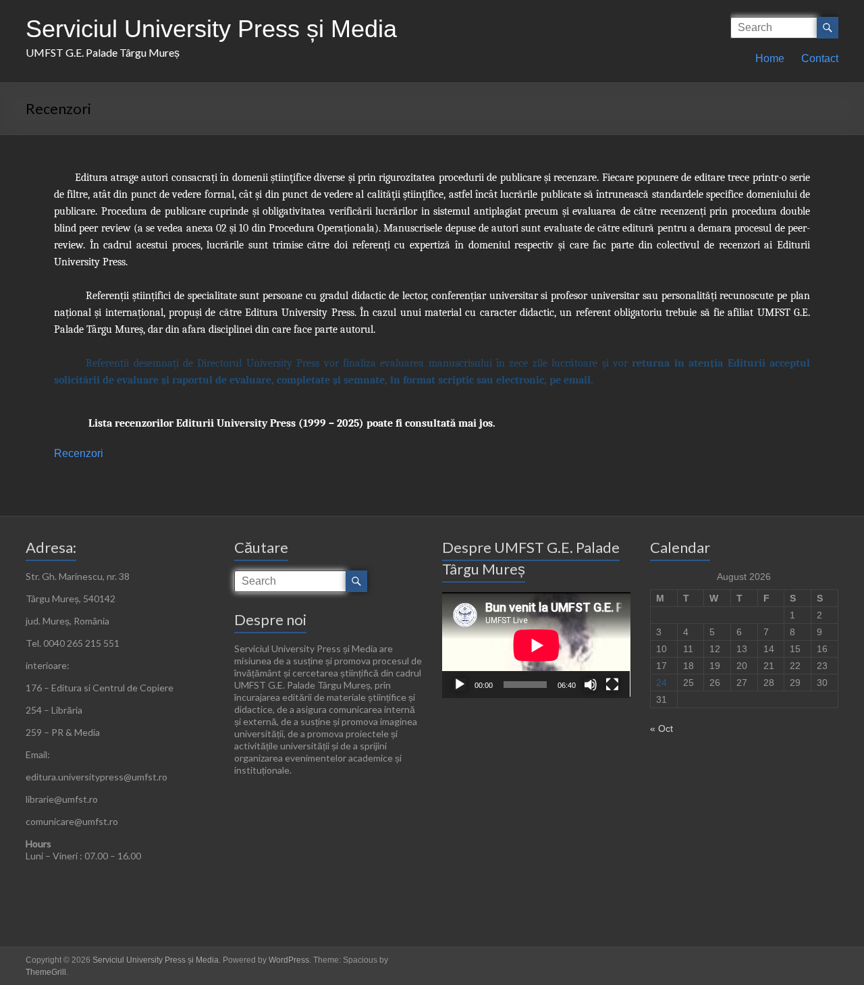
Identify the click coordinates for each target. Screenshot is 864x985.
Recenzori (78, 453)
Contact (819, 58)
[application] (536, 645)
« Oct (661, 728)
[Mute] (590, 684)
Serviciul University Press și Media (211, 29)
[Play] (459, 684)
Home (769, 58)
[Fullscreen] (612, 684)
